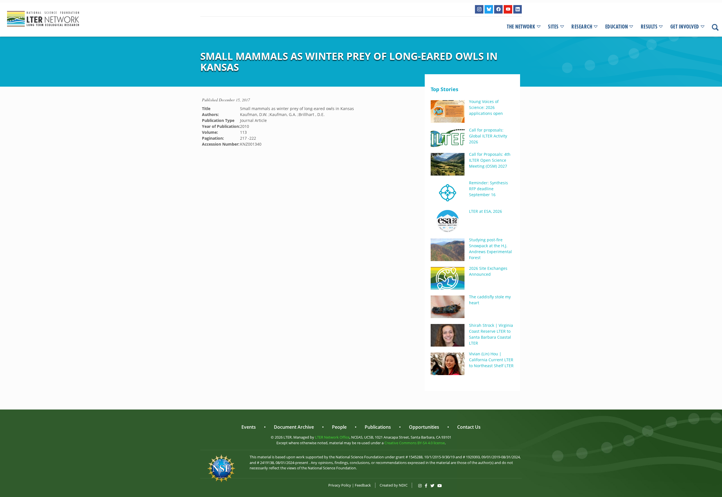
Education (616, 26)
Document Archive (294, 427)
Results (649, 26)
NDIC (403, 485)
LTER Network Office (332, 437)
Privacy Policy (339, 485)
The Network (521, 26)
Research (581, 26)
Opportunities (424, 427)
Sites (553, 26)
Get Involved (684, 26)
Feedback (363, 485)
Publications (378, 427)
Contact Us (469, 427)
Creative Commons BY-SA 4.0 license (414, 442)
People (339, 427)
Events (248, 427)
